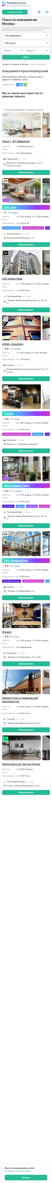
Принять (26, 1177)
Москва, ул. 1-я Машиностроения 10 (22, 444)
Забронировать (26, 172)
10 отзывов (15, 349)
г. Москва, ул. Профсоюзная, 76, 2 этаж (24, 657)
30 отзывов (15, 566)
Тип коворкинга (13, 35)
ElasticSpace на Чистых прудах (21, 764)
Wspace (6, 632)
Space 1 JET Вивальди (16, 141)
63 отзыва (14, 637)
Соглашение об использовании (18, 1171)
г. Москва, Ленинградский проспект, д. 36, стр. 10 (27, 301)
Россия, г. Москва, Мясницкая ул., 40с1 (23, 786)
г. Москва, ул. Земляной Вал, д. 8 (21, 591)
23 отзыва (14, 419)
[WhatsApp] (25, 84)
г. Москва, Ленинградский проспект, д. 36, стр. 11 (27, 517)
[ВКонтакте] (17, 84)
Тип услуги (10, 43)
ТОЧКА (8, 413)
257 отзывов (16, 491)
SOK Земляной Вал (16, 560)
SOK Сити (10, 207)
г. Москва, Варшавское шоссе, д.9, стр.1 (24, 723)
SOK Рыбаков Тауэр (16, 485)
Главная (5, 64)
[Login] (39, 12)
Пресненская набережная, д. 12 (20, 238)
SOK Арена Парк (12, 278)
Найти (26, 57)
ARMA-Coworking (12, 344)
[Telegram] (21, 84)
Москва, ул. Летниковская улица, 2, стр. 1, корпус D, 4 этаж (25, 164)
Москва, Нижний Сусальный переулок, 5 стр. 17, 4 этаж (28, 370)
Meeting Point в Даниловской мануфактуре (20, 699)
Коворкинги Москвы (20, 64)
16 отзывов (13, 213)
